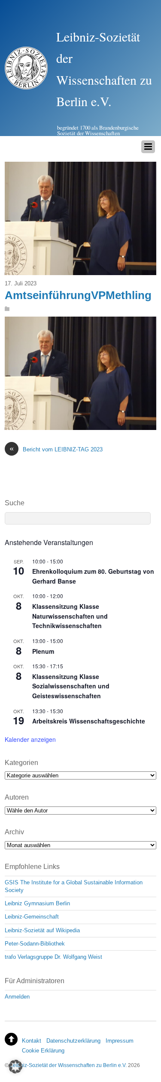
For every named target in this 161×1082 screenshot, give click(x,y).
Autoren (17, 797)
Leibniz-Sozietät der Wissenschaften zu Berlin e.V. (68, 1065)
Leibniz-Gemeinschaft (32, 916)
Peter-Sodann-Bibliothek (35, 943)
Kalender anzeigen (30, 739)
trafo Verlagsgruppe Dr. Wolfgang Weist (53, 957)
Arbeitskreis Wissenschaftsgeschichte (88, 721)
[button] (15, 1066)
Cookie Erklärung (43, 1050)
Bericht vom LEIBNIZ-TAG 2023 (56, 449)
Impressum (120, 1041)
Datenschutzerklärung (73, 1041)
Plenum (43, 651)
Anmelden (17, 996)
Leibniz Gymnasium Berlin (37, 903)
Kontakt (31, 1041)
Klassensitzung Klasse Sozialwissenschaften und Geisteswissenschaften (70, 686)
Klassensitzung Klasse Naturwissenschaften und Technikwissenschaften (70, 616)
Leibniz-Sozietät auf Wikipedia (42, 930)
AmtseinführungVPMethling (78, 295)
